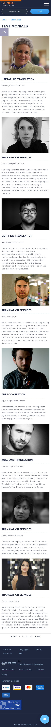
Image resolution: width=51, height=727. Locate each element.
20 (27, 637)
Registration (14, 11)
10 (23, 637)
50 (31, 637)
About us (7, 653)
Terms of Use (8, 669)
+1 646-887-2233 (8, 663)
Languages (24, 649)
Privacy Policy (25, 669)
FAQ (21, 653)
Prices (39, 649)
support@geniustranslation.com (30, 664)
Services (7, 649)
